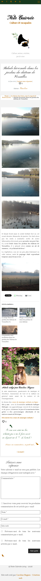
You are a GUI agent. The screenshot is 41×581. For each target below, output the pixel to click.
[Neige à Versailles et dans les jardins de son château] (27, 312)
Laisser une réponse (24, 81)
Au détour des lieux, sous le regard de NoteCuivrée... (19, 97)
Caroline (23, 88)
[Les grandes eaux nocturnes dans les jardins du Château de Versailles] (9, 330)
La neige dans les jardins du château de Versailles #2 (9, 320)
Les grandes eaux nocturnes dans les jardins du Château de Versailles (9, 338)
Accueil (20, 452)
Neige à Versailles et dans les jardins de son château (26, 320)
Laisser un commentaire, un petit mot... (20, 444)
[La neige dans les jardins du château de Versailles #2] (9, 312)
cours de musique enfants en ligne (25, 402)
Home (7, 96)
